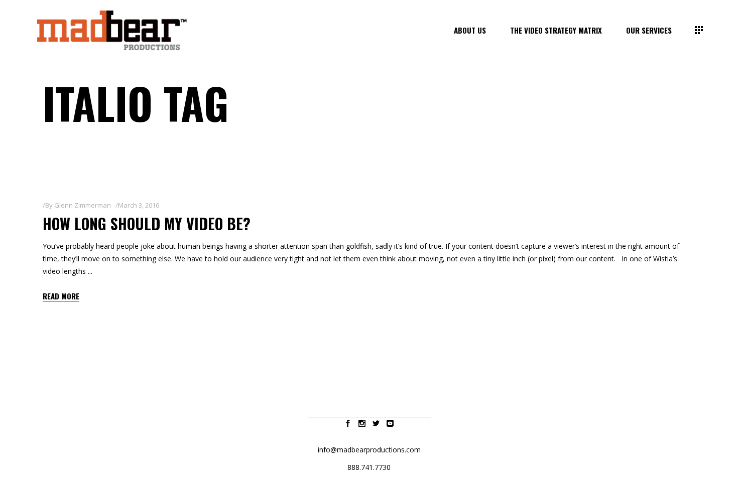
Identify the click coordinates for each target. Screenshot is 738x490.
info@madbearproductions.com (369, 449)
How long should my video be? (147, 223)
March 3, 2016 (138, 205)
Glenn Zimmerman (82, 205)
